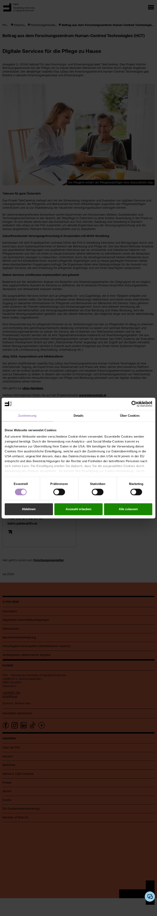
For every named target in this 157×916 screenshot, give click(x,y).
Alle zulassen (128, 509)
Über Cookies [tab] (130, 415)
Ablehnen (29, 509)
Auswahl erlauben (78, 509)
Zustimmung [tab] (27, 415)
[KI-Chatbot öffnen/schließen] (150, 896)
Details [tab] (79, 415)
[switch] (59, 492)
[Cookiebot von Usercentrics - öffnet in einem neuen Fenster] (134, 404)
